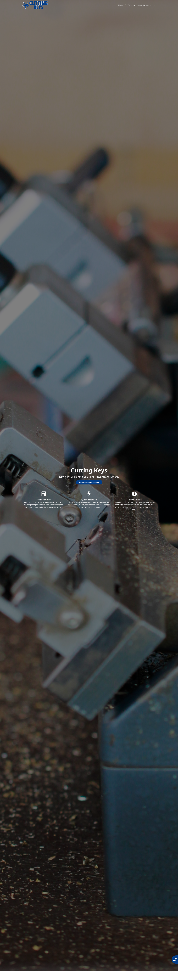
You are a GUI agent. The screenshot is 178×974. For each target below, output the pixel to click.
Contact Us (150, 5)
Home (120, 5)
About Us (141, 5)
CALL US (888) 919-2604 (90, 482)
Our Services (130, 5)
